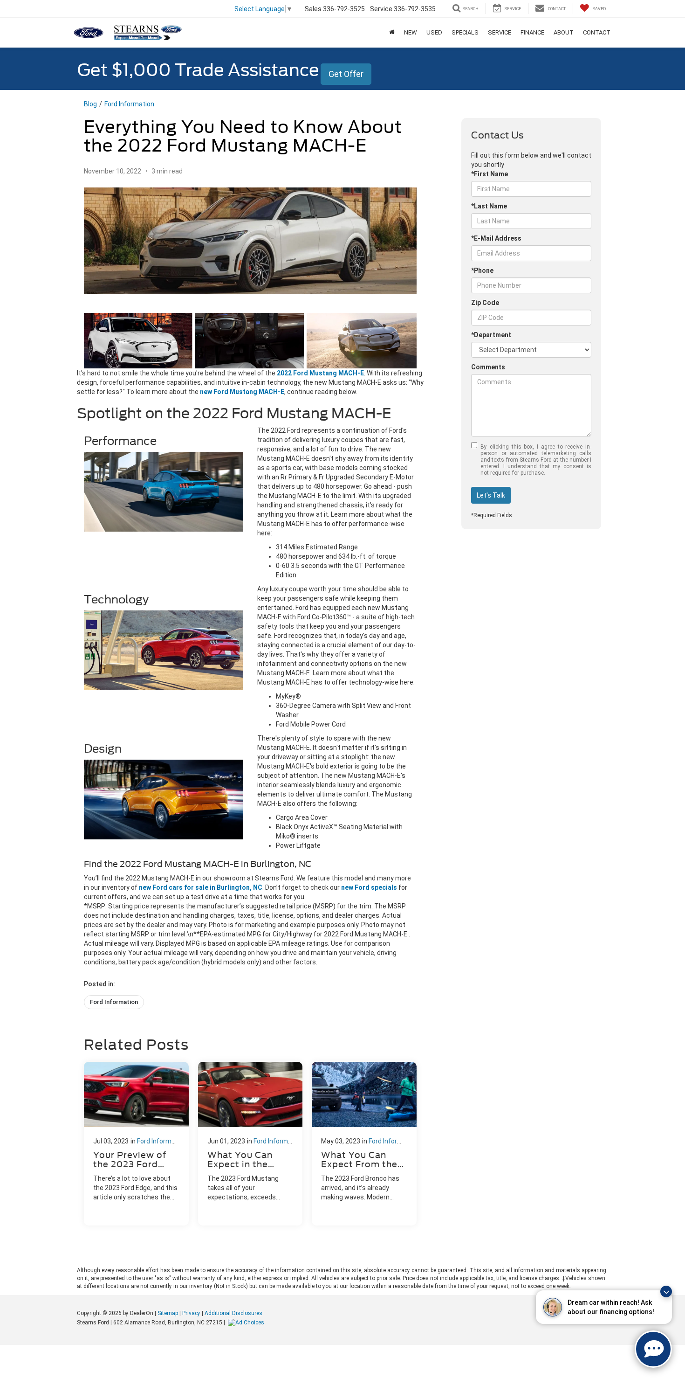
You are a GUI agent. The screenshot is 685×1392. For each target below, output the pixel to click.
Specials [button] (465, 32)
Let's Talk (491, 495)
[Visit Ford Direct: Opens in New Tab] (247, 1322)
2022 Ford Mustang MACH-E (320, 373)
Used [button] (434, 32)
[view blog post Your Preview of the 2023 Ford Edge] (136, 1144)
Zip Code (485, 302)
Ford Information (129, 104)
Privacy (191, 1313)
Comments (488, 367)
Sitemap (168, 1313)
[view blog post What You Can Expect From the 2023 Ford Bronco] (364, 1144)
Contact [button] (596, 32)
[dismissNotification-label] (666, 1291)
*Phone (482, 270)
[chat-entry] (653, 1349)
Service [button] (499, 32)
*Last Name (489, 206)
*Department (491, 335)
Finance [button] (532, 32)
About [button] (564, 32)
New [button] (410, 32)
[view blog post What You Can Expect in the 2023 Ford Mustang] (250, 1144)
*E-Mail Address (496, 238)
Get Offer (346, 74)
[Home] (391, 33)
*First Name (489, 174)
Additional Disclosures (233, 1313)
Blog (90, 104)
